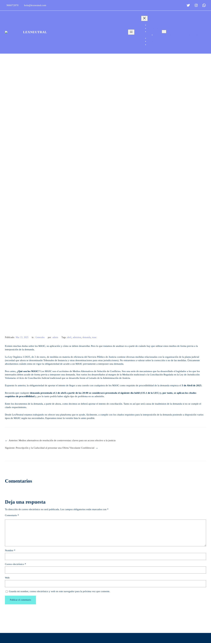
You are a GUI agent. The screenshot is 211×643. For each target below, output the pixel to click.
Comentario (12, 515)
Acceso (118, 5)
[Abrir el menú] (131, 32)
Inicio (152, 25)
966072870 (12, 5)
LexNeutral (35, 32)
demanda (86, 337)
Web (7, 577)
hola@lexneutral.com (35, 5)
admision (77, 337)
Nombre (10, 550)
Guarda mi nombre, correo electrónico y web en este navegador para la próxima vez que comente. (59, 591)
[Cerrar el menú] (144, 18)
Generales (40, 337)
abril (69, 337)
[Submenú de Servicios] (164, 31)
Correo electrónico (15, 564)
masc (94, 337)
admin (55, 337)
